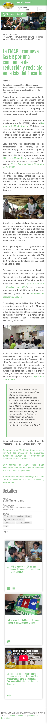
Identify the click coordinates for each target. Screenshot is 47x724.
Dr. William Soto (25, 422)
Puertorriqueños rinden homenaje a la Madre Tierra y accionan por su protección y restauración (23, 479)
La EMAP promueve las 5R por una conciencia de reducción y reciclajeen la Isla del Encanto (23, 569)
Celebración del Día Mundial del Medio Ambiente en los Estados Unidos (23, 621)
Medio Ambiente (24, 523)
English (20, 2)
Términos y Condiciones (17, 716)
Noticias (13, 34)
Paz (5, 526)
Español (28, 2)
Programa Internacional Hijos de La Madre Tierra (17, 508)
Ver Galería (13, 26)
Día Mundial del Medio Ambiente (17, 516)
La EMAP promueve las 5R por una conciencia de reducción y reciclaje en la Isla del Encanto (22, 62)
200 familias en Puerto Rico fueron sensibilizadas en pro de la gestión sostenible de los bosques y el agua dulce (23, 468)
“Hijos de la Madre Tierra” (15, 158)
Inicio (5, 34)
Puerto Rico (8, 523)
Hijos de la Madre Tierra (23, 8)
